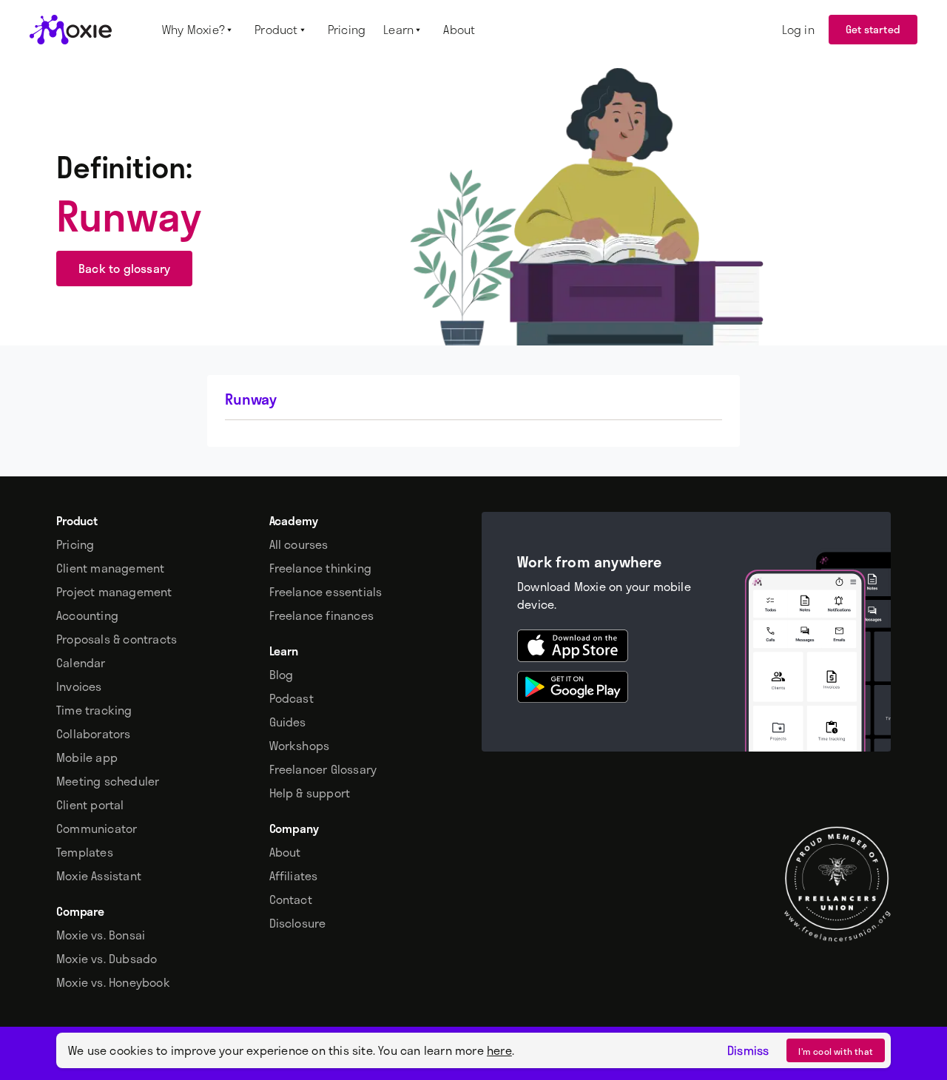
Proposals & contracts (116, 639)
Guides (287, 722)
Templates (84, 852)
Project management (114, 592)
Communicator (96, 828)
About (285, 852)
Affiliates (293, 876)
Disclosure (297, 923)
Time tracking (94, 710)
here (499, 1050)
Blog (281, 675)
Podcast (291, 698)
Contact (290, 899)
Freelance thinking (320, 568)
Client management (110, 568)
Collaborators (93, 734)
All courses (298, 544)
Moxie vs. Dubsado (106, 959)
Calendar (81, 663)
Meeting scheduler (107, 781)
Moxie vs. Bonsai (100, 935)
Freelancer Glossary (323, 769)
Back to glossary (124, 268)
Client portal (90, 805)
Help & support (310, 793)
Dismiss (748, 1050)
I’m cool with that (835, 1051)
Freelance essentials (325, 592)
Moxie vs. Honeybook (113, 982)
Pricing (75, 544)
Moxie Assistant (98, 876)
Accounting (87, 615)
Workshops (299, 746)
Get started (873, 29)
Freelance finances (321, 615)
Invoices (79, 686)
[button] (199, 29)
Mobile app (87, 757)
